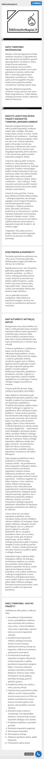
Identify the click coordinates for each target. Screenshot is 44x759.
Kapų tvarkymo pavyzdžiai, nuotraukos (19, 389)
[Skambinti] (38, 754)
